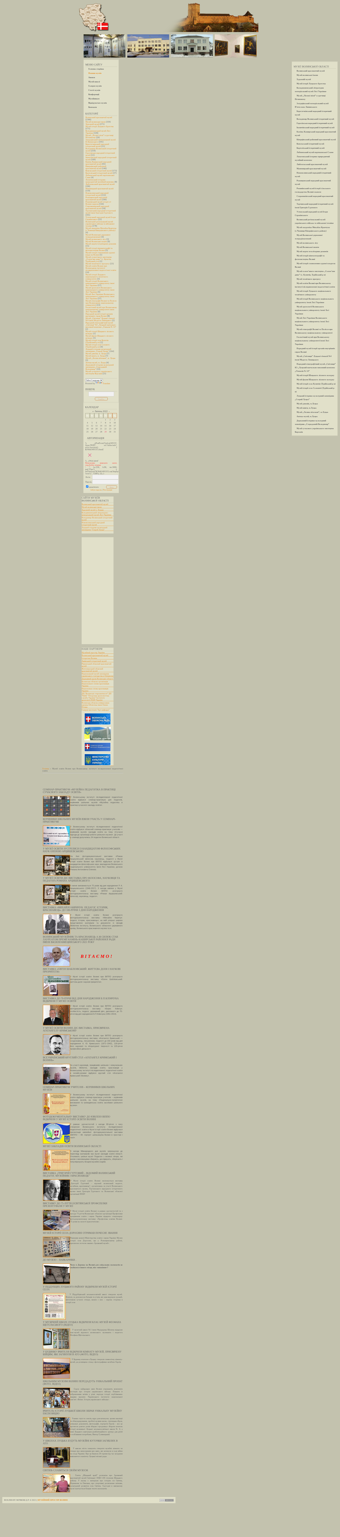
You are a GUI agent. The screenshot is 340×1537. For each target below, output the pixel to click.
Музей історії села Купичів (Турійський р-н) (97, 341)
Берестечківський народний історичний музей (97, 145)
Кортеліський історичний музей (99, 173)
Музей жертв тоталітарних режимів (101, 244)
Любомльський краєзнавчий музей (100, 184)
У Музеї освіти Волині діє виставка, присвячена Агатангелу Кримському (76, 1029)
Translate (106, 383)
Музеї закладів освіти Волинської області (72, 1146)
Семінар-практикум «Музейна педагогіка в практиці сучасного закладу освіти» (79, 791)
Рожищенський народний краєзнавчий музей (96, 198)
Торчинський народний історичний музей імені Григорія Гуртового (101, 212)
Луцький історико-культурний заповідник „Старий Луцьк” (98, 350)
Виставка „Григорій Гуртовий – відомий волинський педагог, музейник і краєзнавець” (79, 1174)
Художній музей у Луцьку (93, 510)
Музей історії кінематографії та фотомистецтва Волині (99, 249)
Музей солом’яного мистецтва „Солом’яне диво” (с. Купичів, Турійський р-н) (99, 259)
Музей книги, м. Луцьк (95, 356)
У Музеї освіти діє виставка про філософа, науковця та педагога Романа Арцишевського (81, 879)
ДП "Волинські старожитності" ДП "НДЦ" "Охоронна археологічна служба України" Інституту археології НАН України (96, 696)
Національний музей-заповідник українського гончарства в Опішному (98, 675)
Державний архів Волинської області (97, 679)
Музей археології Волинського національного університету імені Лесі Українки (100, 290)
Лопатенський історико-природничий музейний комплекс (100, 181)
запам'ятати (94, 487)
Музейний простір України (93, 652)
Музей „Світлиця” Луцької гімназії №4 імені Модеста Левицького (100, 319)
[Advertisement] (96, 591)
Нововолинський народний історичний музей (97, 194)
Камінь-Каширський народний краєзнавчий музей (98, 163)
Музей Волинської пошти (96, 241)
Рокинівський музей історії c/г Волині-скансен (98, 203)
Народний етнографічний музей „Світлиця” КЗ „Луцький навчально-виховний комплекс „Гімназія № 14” (101, 325)
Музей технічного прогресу (98, 264)
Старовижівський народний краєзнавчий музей (97, 207)
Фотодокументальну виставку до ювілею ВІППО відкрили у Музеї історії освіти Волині (76, 1118)
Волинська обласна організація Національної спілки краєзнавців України (95, 683)
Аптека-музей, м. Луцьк (96, 362)
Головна (45, 769)
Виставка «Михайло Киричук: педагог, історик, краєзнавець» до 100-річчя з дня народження (75, 908)
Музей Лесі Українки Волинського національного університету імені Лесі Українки (100, 296)
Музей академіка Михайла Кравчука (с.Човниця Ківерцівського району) (101, 229)
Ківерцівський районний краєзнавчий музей (96, 167)
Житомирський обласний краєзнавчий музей (92, 670)
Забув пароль (96, 490)
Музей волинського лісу (96, 239)
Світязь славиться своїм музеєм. (66, 1470)
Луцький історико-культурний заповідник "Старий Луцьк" (94, 528)
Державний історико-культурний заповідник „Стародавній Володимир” (100, 367)
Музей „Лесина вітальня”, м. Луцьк (100, 358)
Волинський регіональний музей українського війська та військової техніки (100, 224)
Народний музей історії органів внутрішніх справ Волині (99, 315)
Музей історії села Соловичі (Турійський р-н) (97, 346)
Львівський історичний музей (94, 661)
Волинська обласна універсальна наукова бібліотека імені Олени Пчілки (95, 705)
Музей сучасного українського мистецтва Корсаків (99, 372)
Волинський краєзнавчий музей (99, 117)
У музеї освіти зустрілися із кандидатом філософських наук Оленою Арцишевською (81, 850)
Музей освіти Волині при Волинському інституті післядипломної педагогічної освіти (101, 268)
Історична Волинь (89, 658)
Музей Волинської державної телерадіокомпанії (98, 236)
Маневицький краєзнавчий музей (100, 188)
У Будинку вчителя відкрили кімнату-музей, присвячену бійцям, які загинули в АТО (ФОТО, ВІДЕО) (82, 1353)
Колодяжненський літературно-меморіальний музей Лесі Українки (96, 514)
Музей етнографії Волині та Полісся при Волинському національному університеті (101, 303)
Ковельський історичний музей (99, 171)
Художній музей (92, 124)
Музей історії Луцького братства (100, 126)
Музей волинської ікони (96, 122)
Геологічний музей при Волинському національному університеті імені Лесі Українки (101, 309)
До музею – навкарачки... (60, 1260)
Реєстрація (107, 490)
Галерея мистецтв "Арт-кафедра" (95, 710)
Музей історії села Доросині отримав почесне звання (80, 1233)
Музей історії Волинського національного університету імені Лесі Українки (100, 283)
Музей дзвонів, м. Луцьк (96, 353)
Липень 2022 (101, 411)
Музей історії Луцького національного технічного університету (97, 276)
